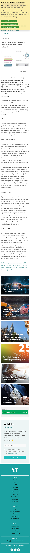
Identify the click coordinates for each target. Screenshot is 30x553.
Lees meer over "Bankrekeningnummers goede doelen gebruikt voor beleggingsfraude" (15, 394)
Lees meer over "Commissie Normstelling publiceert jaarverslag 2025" (15, 353)
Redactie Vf (26, 71)
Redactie (15, 480)
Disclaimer (15, 501)
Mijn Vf (15, 506)
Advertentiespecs (15, 531)
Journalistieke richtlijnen (15, 492)
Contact (15, 484)
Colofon (15, 482)
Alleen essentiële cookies (10, 27)
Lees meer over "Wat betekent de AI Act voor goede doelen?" (15, 285)
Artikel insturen (15, 526)
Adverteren (15, 487)
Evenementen (15, 528)
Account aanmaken (15, 511)
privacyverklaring (11, 17)
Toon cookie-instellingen (10, 24)
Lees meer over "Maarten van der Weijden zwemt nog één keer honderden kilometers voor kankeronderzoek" (15, 308)
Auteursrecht (15, 494)
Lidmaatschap (15, 496)
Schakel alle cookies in (9, 21)
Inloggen (15, 509)
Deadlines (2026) (15, 533)
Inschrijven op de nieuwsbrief (16, 545)
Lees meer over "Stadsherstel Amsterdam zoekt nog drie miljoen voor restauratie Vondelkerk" (15, 331)
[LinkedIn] (15, 549)
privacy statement (13, 453)
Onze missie (15, 489)
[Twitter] (11, 549)
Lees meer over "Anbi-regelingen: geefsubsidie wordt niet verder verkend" (15, 373)
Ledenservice (15, 513)
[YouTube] (18, 549)
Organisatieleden (15, 516)
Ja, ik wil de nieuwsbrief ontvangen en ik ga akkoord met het (15, 451)
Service (15, 523)
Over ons (15, 477)
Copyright (15, 499)
